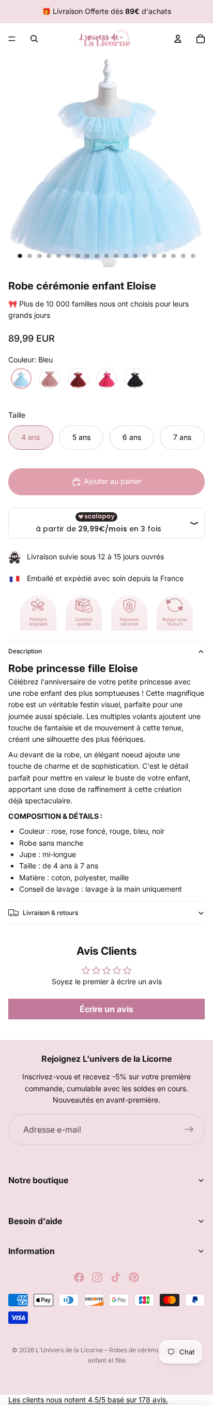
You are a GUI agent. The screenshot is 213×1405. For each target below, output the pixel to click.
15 (154, 256)
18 (183, 256)
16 (164, 256)
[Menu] (12, 39)
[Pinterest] (134, 1277)
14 (144, 256)
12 (125, 256)
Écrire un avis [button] (106, 1009)
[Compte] (177, 38)
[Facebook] (79, 1277)
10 (106, 256)
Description (25, 651)
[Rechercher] (34, 38)
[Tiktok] (116, 1277)
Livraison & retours (50, 913)
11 (116, 256)
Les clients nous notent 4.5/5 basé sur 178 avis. (88, 1399)
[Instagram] (97, 1277)
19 (192, 256)
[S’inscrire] (189, 1129)
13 (135, 256)
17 (173, 256)
